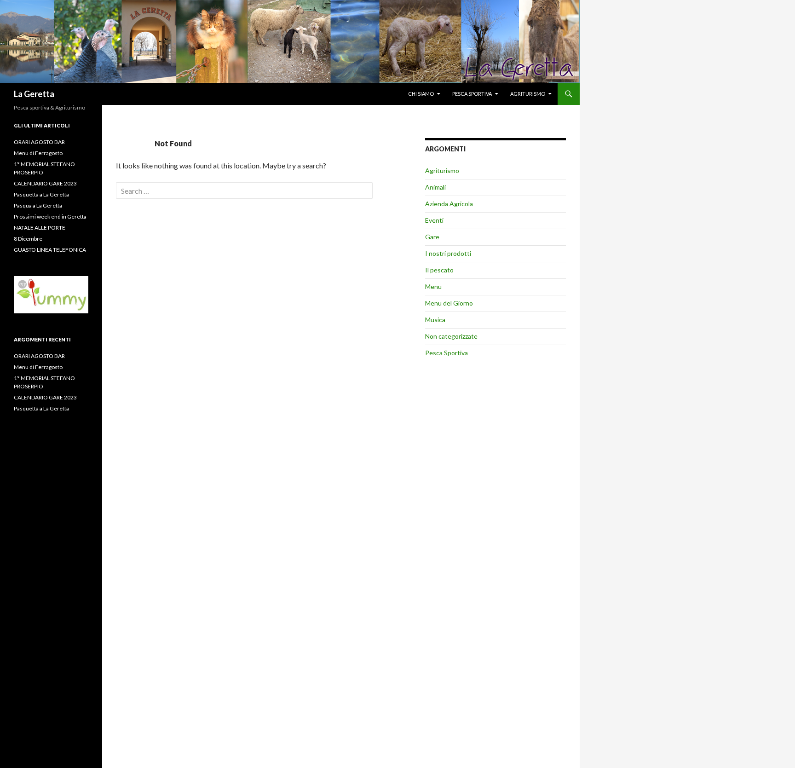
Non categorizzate (451, 336)
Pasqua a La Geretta (38, 205)
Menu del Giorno (449, 303)
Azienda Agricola (449, 204)
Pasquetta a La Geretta (41, 194)
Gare (432, 237)
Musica (435, 319)
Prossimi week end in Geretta (50, 216)
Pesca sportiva (472, 94)
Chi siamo (421, 94)
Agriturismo (527, 94)
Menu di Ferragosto (38, 153)
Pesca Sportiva (446, 353)
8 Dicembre (28, 238)
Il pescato (439, 270)
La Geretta (34, 94)
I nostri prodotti (448, 253)
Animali (435, 187)
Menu (433, 286)
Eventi (434, 220)
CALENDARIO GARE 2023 (45, 183)
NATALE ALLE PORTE (39, 227)
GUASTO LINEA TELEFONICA (50, 249)
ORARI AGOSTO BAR (39, 142)
